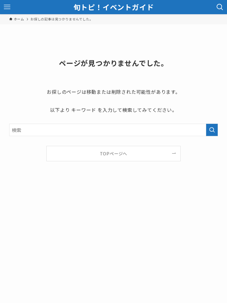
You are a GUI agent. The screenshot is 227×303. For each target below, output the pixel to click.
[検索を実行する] (212, 130)
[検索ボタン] (220, 7)
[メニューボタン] (7, 7)
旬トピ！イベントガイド (113, 7)
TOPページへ (113, 153)
